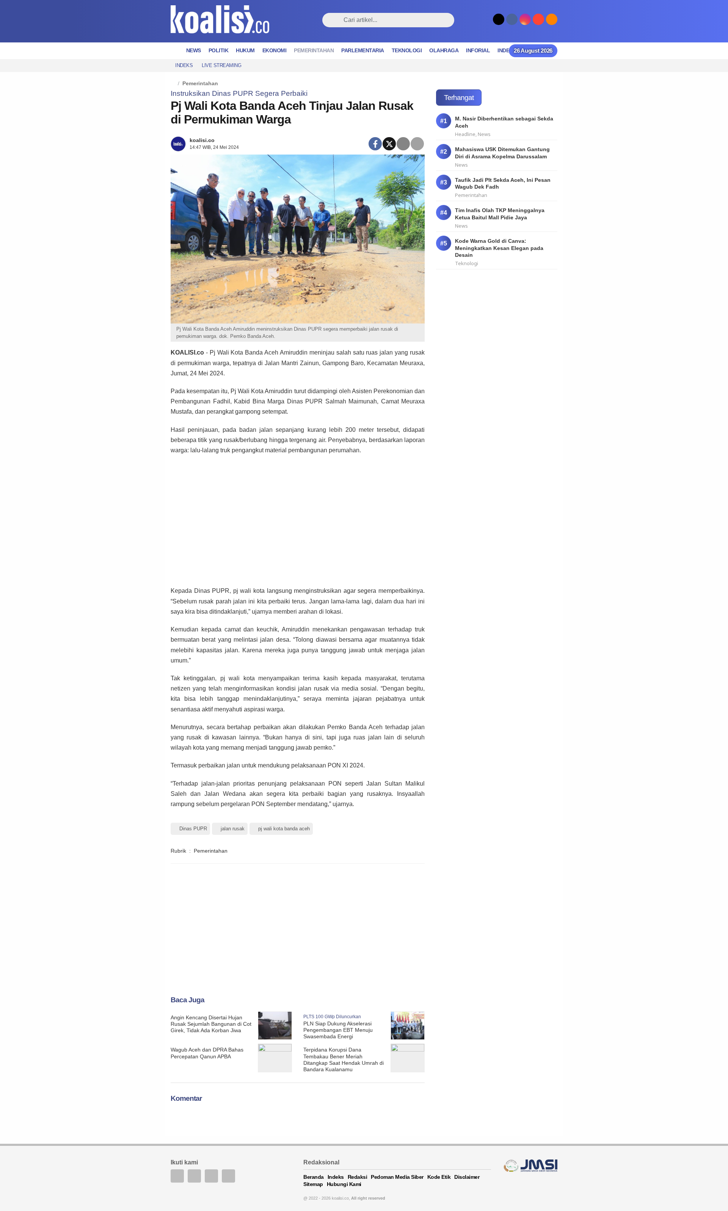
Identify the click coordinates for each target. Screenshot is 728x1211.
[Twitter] (389, 143)
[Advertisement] (297, 520)
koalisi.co (202, 140)
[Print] (417, 143)
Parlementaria (362, 50)
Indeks (506, 50)
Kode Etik (439, 1177)
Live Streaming (221, 65)
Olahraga (443, 50)
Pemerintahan (314, 50)
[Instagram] (228, 1176)
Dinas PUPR (193, 828)
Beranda (313, 1177)
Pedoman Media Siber (397, 1177)
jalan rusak (233, 828)
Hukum (245, 50)
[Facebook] (375, 143)
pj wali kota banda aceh (284, 828)
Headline (465, 134)
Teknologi (407, 50)
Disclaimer (466, 1177)
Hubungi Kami (344, 1184)
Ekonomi (274, 50)
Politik (219, 50)
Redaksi (357, 1177)
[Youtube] (211, 1176)
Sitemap (313, 1184)
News (193, 50)
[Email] (403, 143)
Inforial (478, 50)
